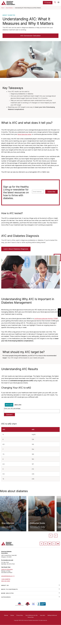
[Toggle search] (55, 2)
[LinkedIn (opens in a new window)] (49, 543)
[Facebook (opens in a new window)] (41, 543)
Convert (9, 414)
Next (56, 535)
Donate (48, 2)
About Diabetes (9, 7)
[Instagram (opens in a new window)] (45, 543)
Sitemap (6, 615)
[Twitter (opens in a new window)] (53, 543)
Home (2, 7)
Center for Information (7, 569)
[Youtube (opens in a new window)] (58, 543)
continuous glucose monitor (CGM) (46, 318)
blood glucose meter (24, 134)
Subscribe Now (13, 513)
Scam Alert (42, 615)
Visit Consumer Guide (41, 513)
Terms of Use (31, 617)
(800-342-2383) (5, 581)
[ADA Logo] (11, 3)
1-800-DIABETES (5, 579)
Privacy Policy (19, 615)
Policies (12, 615)
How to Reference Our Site (31, 615)
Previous (50, 535)
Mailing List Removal (52, 615)
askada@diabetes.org (7, 576)
